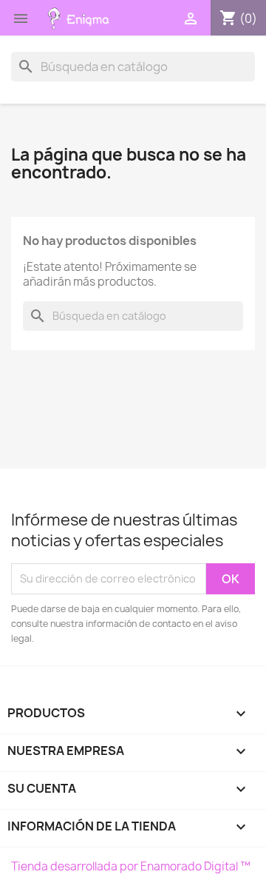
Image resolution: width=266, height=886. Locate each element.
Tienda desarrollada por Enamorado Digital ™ (130, 866)
